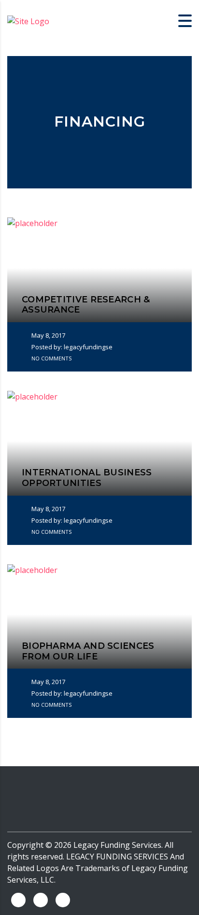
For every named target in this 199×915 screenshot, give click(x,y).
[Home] (28, 20)
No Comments (50, 358)
